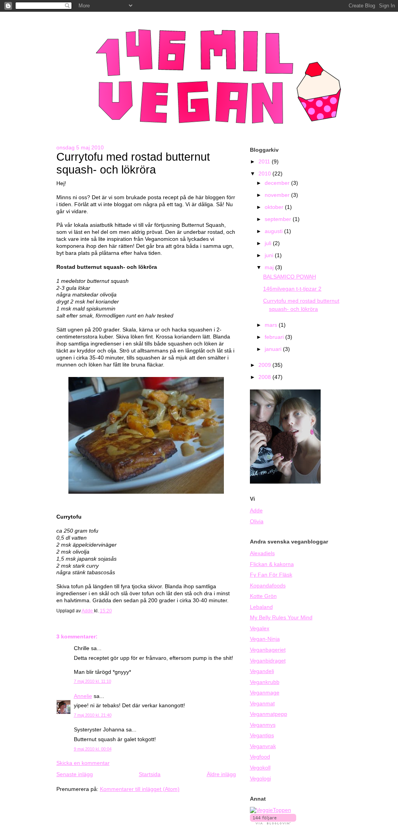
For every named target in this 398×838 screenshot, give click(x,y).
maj (270, 267)
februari (275, 337)
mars (272, 325)
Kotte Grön (263, 596)
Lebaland (261, 607)
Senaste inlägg (74, 774)
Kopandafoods (268, 586)
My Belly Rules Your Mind (281, 618)
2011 (265, 162)
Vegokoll (260, 768)
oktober (275, 207)
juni (270, 255)
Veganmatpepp (268, 714)
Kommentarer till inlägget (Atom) (140, 789)
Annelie (83, 696)
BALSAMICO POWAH (289, 277)
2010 (265, 174)
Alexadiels (262, 553)
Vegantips (262, 735)
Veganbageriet (268, 650)
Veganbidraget (268, 661)
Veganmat (262, 704)
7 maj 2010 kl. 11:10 (92, 681)
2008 (265, 377)
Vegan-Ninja (265, 639)
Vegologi (260, 779)
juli (269, 243)
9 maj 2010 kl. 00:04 (93, 749)
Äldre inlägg (221, 774)
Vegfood (260, 757)
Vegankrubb (264, 682)
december (278, 183)
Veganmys (263, 725)
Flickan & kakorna (272, 564)
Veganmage (264, 693)
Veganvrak (263, 746)
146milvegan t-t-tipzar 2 (292, 289)
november (278, 195)
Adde (256, 511)
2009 (265, 365)
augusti (274, 231)
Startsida (150, 774)
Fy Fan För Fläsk (271, 575)
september (279, 219)
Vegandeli (262, 671)
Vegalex (259, 628)
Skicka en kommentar (83, 763)
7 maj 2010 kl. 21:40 (93, 715)
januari (274, 349)
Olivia (257, 521)
